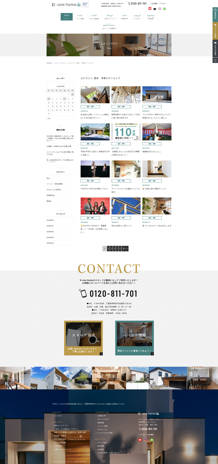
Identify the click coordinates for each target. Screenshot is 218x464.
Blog (48, 178)
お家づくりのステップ (62, 449)
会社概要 (154, 3)
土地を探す (58, 446)
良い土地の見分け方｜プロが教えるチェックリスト (60, 161)
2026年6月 (50, 232)
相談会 (49, 201)
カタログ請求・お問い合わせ (108, 453)
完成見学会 (50, 195)
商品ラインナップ (61, 425)
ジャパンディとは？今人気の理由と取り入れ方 (60, 153)
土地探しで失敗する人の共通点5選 (59, 146)
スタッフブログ (103, 419)
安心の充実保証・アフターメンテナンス (69, 439)
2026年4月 (50, 237)
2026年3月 (50, 243)
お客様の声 (101, 416)
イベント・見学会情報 (54, 184)
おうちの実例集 (60, 443)
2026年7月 (50, 226)
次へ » (125, 248)
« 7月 (48, 118)
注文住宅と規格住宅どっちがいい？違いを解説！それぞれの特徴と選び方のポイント (60, 138)
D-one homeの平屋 (105, 433)
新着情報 (100, 423)
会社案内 (100, 449)
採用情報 (100, 446)
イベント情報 (102, 426)
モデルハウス (102, 429)
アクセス (163, 3)
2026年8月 (50, 220)
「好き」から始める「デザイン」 (67, 429)
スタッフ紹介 (102, 443)
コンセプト (58, 416)
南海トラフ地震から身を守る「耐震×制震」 (71, 432)
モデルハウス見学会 (54, 190)
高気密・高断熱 (60, 436)
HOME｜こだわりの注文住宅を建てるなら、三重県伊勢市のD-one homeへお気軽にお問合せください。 (89, 404)
